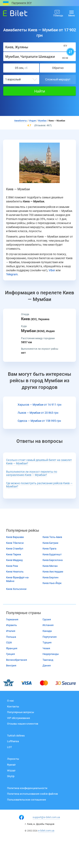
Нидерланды (51, 654)
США (9, 642)
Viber (52, 270)
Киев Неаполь (14, 571)
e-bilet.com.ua (46, 830)
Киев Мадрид (14, 560)
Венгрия (11, 665)
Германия (12, 619)
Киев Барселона (53, 560)
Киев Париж (13, 554)
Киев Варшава (15, 537)
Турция (47, 642)
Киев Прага (49, 548)
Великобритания (16, 659)
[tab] (39, 462)
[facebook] (21, 817)
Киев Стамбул (14, 548)
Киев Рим (12, 565)
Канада (47, 630)
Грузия (47, 619)
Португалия (50, 636)
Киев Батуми (50, 542)
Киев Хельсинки (16, 588)
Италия (10, 630)
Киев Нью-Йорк (52, 583)
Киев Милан (50, 565)
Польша (11, 636)
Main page (11, 12)
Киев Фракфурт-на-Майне (17, 579)
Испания (48, 625)
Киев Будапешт (52, 554)
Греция (10, 654)
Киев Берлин (51, 577)
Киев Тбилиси (15, 542)
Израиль (11, 625)
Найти (39, 91)
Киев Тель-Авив (52, 537)
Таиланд (48, 659)
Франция (11, 648)
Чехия (46, 648)
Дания (47, 665)
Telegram (12, 274)
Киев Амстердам (53, 571)
